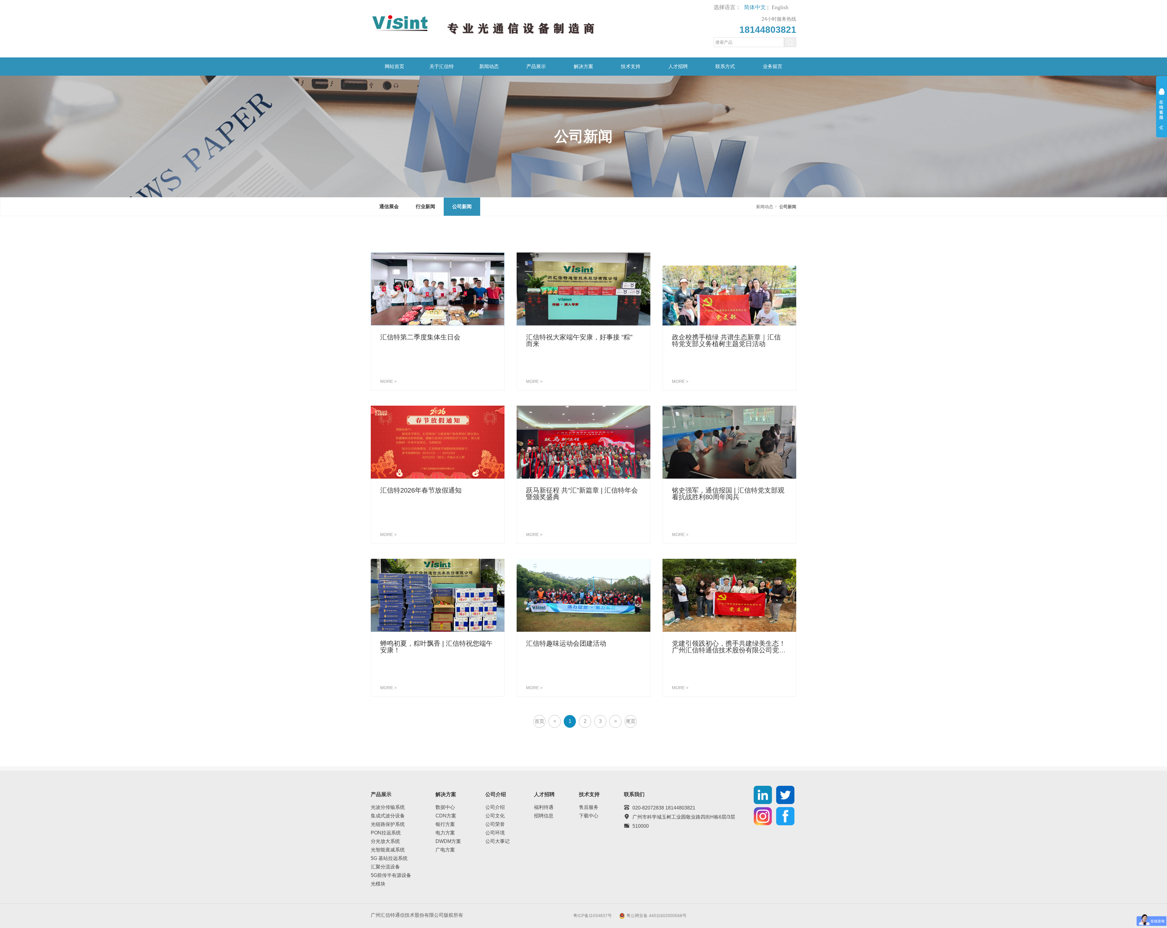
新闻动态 (489, 66)
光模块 (378, 883)
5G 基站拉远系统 (389, 858)
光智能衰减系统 (388, 849)
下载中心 (588, 815)
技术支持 (630, 66)
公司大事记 (497, 841)
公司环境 (495, 832)
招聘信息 (543, 815)
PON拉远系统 (386, 832)
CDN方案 (445, 815)
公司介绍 (495, 807)
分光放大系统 (385, 841)
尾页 (630, 721)
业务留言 (772, 66)
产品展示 (536, 66)
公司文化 (495, 815)
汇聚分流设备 (385, 866)
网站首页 (394, 66)
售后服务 (588, 807)
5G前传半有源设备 (391, 875)
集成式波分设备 (388, 815)
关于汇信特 (441, 66)
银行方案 (445, 824)
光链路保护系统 (388, 824)
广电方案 (445, 849)
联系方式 (725, 66)
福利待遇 (543, 807)
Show (1161, 113)
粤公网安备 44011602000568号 (656, 915)
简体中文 (755, 7)
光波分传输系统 (388, 807)
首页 (539, 721)
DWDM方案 (448, 841)
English (780, 7)
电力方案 (445, 832)
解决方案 (583, 66)
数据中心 (445, 807)
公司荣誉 (495, 824)
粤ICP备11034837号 (592, 915)
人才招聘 (678, 66)
